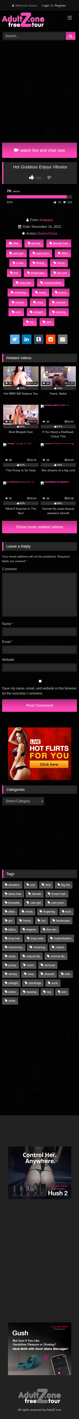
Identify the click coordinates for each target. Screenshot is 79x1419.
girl (10, 920)
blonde (35, 243)
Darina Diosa (47, 233)
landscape (37, 272)
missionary (15, 947)
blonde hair (60, 243)
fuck (68, 911)
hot (16, 272)
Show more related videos (39, 527)
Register (60, 5)
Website (8, 659)
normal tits (58, 956)
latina (12, 929)
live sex (62, 272)
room (30, 965)
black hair (14, 893)
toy (32, 322)
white (11, 1000)
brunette (14, 902)
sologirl (38, 312)
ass (32, 884)
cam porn (42, 253)
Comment (9, 569)
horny (61, 263)
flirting (40, 263)
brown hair (59, 893)
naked (60, 947)
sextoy (19, 302)
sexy (40, 302)
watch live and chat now (42, 150)
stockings (35, 983)
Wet (16, 243)
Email (7, 642)
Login (45, 5)
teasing (61, 312)
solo (18, 312)
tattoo (12, 991)
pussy (62, 292)
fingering (49, 911)
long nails (37, 938)
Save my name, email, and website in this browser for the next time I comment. (39, 691)
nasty (42, 292)
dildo (65, 253)
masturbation (52, 282)
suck (55, 983)
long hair (25, 282)
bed (48, 884)
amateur (14, 884)
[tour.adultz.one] (32, 20)
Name (7, 624)
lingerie (31, 929)
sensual (49, 965)
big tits (65, 884)
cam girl (18, 253)
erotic (20, 263)
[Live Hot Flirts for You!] (39, 779)
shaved (60, 302)
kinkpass (46, 220)
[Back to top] (66, 1406)
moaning (20, 292)
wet (48, 322)
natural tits (33, 956)
